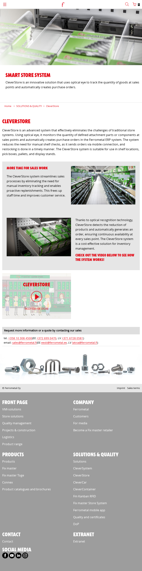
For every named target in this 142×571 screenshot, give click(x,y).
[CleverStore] (36, 296)
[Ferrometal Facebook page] (5, 556)
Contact (7, 541)
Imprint (121, 388)
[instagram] (25, 556)
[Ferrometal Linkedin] (18, 556)
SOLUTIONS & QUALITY (29, 106)
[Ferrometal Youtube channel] (12, 556)
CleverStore (52, 106)
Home (7, 106)
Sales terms (133, 388)
